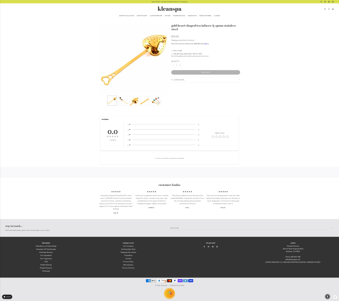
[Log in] (329, 9)
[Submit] (332, 228)
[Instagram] (325, 2)
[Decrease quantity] (173, 65)
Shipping (174, 40)
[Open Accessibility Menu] (327, 296)
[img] (113, 136)
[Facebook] (321, 2)
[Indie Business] (169, 298)
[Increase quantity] (180, 65)
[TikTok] (333, 2)
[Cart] (333, 9)
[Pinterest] (329, 2)
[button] (100, 59)
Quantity (175, 61)
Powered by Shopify (177, 285)
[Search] (325, 9)
